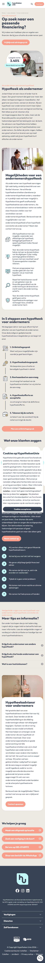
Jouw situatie (11, 13)
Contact (39, 4)
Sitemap (39, 954)
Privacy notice (27, 954)
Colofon (5, 954)
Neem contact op (11, 538)
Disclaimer (34, 951)
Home (3, 13)
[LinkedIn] (27, 890)
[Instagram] (22, 890)
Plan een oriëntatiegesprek (22, 429)
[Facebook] (17, 890)
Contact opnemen (15, 804)
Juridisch (15, 954)
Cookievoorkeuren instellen (15, 951)
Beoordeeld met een (14, 65)
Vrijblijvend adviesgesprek (15, 42)
